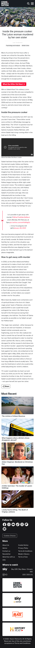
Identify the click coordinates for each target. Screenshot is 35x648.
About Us (5, 545)
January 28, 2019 (20, 228)
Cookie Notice (23, 545)
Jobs (4, 560)
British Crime (25, 45)
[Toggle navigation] (32, 3)
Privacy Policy (23, 548)
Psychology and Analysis (13, 45)
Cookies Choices (10, 536)
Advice (4, 548)
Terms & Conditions (25, 551)
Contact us (6, 551)
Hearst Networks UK (17, 639)
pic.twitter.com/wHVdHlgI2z (20, 222)
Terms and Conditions (22, 643)
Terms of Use (23, 557)
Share (7, 386)
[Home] (5, 3)
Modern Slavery (23, 554)
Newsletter (6, 554)
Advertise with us (8, 557)
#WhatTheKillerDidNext (21, 217)
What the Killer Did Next (13, 84)
